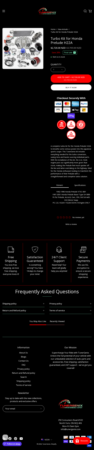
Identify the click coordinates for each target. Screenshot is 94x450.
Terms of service (23, 385)
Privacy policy (23, 369)
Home (53, 29)
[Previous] (6, 48)
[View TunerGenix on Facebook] (10, 438)
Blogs (23, 356)
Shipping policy (23, 381)
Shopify (53, 444)
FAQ (23, 365)
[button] (85, 11)
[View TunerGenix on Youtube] (21, 438)
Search (23, 377)
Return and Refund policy (23, 373)
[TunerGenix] (47, 11)
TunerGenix (46, 444)
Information (23, 347)
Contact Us (23, 360)
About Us (23, 352)
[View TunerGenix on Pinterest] (15, 438)
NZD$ (47, 439)
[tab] (60, 185)
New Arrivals (63, 29)
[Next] (39, 48)
